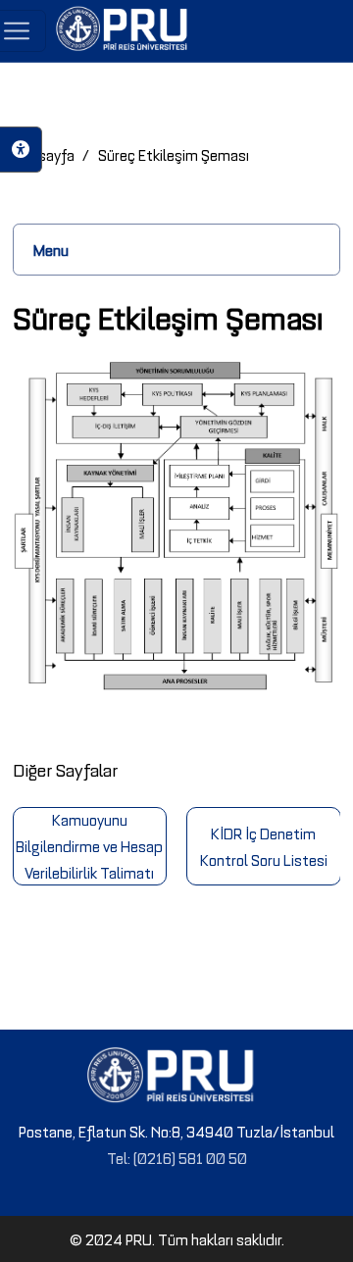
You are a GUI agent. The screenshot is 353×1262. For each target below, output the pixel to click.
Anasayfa (44, 154)
